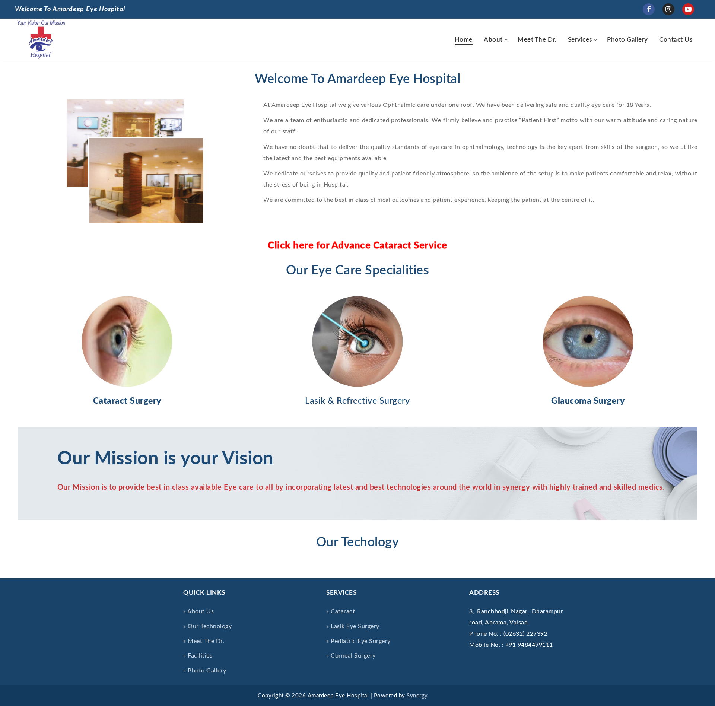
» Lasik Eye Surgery (352, 626)
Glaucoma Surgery (588, 401)
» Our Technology (207, 626)
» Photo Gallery (204, 671)
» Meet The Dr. (203, 641)
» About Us (198, 611)
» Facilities (197, 656)
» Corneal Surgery (351, 656)
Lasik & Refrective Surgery (357, 401)
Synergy (417, 696)
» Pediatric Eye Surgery (358, 641)
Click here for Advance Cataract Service (357, 248)
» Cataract (340, 611)
